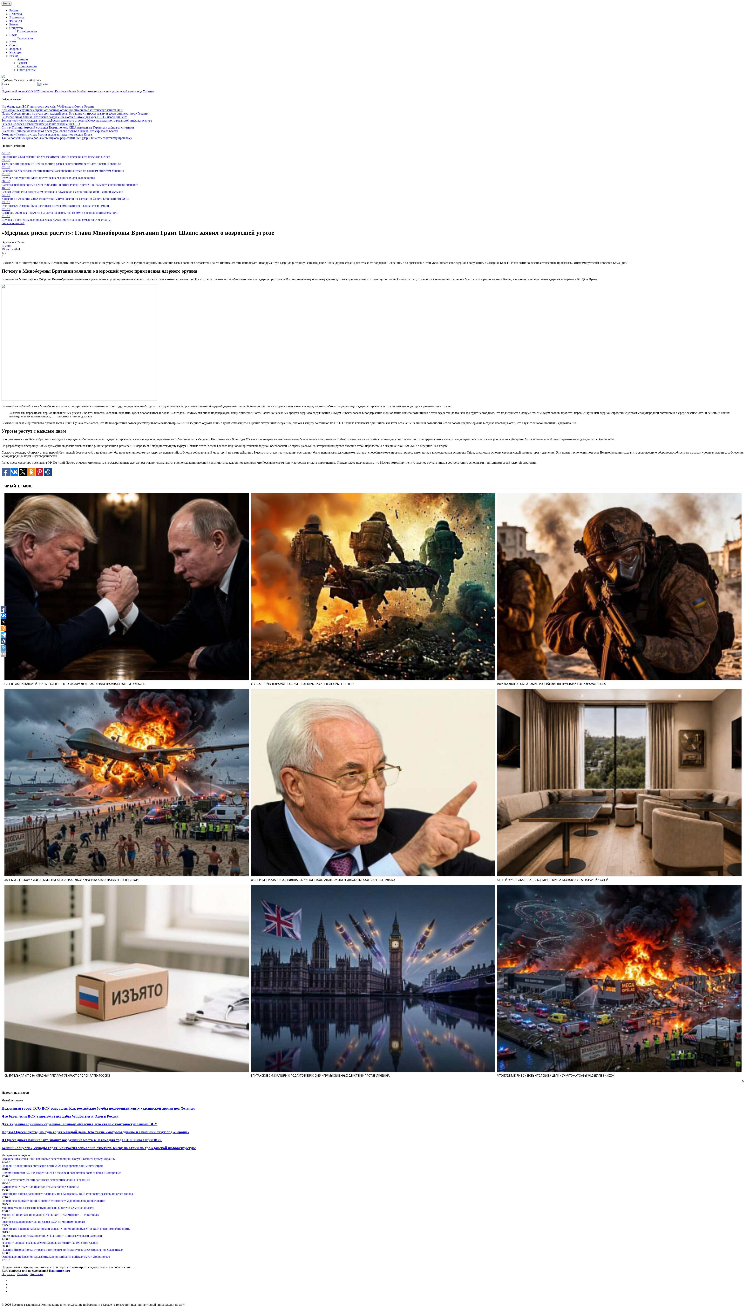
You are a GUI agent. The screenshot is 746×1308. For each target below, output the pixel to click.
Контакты (36, 1274)
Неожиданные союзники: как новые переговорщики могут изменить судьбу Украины (58, 1158)
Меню (6, 3)
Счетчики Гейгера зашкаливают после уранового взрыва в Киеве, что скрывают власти (60, 131)
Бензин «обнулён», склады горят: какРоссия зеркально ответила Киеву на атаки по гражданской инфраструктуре (77, 120)
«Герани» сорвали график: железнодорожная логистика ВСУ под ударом (50, 1242)
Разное (13, 55)
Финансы (15, 21)
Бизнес (13, 24)
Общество (16, 28)
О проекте (8, 1274)
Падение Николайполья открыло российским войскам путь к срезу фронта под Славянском (62, 1249)
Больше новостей (13, 223)
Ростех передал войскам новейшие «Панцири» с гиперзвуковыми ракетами (52, 1235)
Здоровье (15, 48)
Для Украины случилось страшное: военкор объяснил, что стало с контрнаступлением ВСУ (62, 110)
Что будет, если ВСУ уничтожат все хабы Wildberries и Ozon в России (48, 106)
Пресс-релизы (26, 69)
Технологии (25, 38)
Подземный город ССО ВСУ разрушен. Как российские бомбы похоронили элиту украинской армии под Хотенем (78, 91)
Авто (12, 41)
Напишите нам (59, 1270)
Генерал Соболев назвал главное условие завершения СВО (41, 124)
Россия (13, 10)
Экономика (16, 17)
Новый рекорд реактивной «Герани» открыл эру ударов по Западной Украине (53, 1200)
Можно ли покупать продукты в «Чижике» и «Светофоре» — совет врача (50, 1214)
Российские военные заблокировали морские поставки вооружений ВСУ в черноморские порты (66, 1228)
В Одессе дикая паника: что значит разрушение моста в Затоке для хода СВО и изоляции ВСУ (64, 117)
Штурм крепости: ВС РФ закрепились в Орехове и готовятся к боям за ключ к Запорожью (61, 1172)
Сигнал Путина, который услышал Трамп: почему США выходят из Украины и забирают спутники (68, 127)
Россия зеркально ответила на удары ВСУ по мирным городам (43, 1221)
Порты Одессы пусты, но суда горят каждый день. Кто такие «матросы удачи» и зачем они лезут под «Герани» (75, 113)
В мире (6, 245)
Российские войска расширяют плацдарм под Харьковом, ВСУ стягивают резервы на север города (67, 1193)
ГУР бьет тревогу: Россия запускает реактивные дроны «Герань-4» (46, 1179)
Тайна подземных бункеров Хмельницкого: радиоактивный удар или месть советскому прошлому (67, 138)
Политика (16, 14)
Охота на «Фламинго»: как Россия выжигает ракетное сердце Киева (47, 134)
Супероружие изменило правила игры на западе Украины (40, 1186)
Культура (15, 52)
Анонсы (22, 59)
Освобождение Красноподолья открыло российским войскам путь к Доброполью (56, 1256)
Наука (13, 35)
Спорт (13, 45)
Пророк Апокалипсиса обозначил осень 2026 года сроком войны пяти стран (52, 1165)
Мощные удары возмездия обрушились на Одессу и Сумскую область (48, 1207)
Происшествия (27, 31)
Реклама (22, 1274)
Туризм (22, 62)
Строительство (27, 66)
